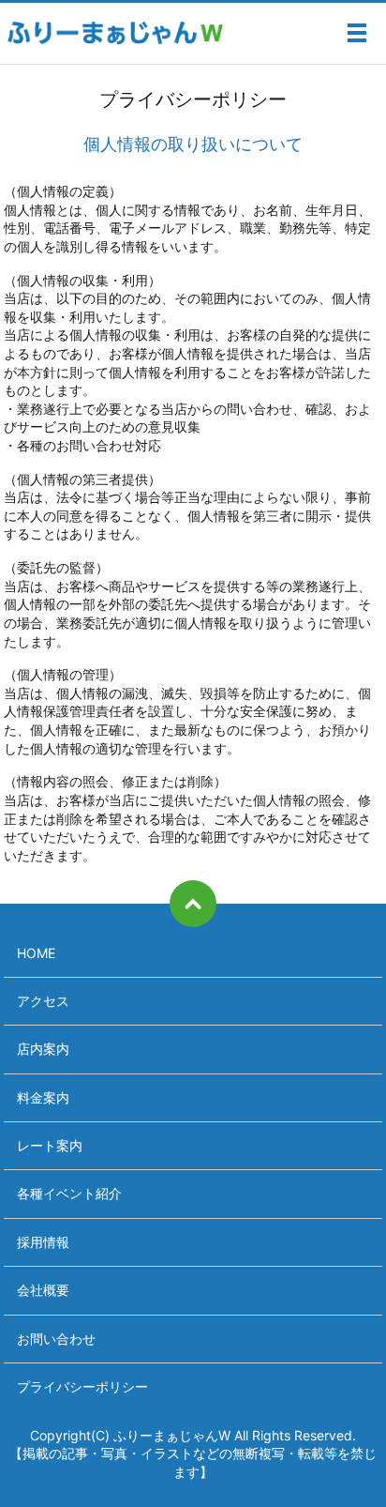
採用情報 (43, 1242)
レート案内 (49, 1145)
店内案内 (43, 1049)
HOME (36, 953)
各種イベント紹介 (69, 1193)
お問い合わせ (56, 1339)
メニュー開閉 (357, 32)
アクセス (43, 1001)
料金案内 (43, 1097)
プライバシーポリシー (82, 1386)
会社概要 (43, 1290)
